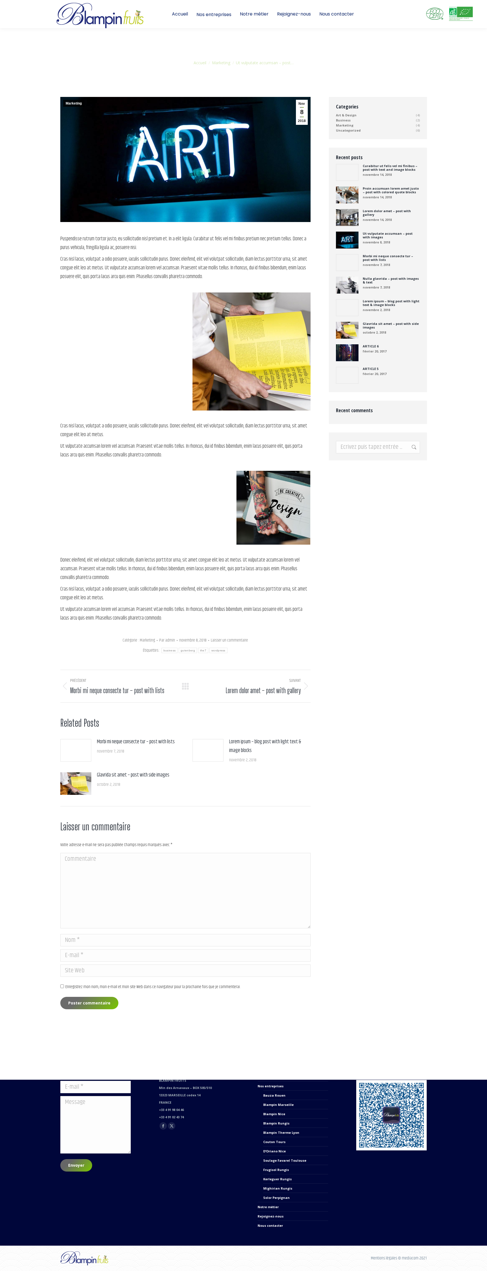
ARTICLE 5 (370, 369)
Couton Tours (274, 1142)
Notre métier (268, 1207)
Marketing (74, 103)
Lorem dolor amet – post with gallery (387, 212)
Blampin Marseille (278, 1104)
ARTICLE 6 (370, 346)
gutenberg (188, 650)
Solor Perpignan (276, 1197)
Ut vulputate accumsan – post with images (388, 235)
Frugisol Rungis (276, 1170)
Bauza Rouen (274, 1095)
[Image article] (75, 750)
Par (167, 640)
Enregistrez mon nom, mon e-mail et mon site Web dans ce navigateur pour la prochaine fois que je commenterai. (152, 987)
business (169, 650)
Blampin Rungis (276, 1123)
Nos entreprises (271, 1086)
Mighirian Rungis (277, 1188)
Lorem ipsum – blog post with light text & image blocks (265, 746)
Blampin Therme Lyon (281, 1132)
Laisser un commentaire (229, 640)
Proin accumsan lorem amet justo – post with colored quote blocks (391, 190)
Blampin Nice (274, 1114)
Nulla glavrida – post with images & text (391, 280)
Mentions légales (384, 1258)
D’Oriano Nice (274, 1151)
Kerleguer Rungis (277, 1179)
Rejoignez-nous (271, 1216)
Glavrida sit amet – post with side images (133, 775)
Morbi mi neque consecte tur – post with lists (136, 742)
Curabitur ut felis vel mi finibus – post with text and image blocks (390, 167)
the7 (203, 650)
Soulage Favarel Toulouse (284, 1160)
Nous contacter (270, 1225)
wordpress (218, 650)
